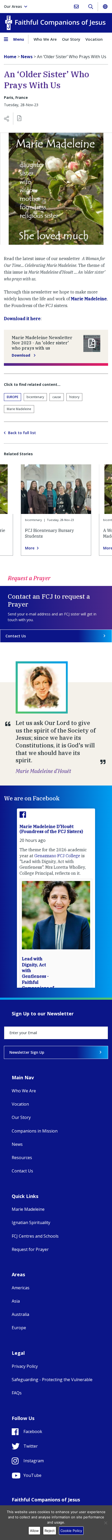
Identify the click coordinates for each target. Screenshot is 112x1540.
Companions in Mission (35, 1131)
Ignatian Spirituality (31, 1222)
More (29, 548)
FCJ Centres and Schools (35, 1236)
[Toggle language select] (105, 6)
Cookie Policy (71, 1531)
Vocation (94, 39)
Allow (34, 1531)
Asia (16, 1301)
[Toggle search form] (90, 6)
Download (21, 355)
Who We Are (45, 39)
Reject (50, 1531)
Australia (20, 1314)
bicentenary (35, 397)
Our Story (71, 39)
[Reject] (105, 1522)
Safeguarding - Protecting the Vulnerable (52, 1379)
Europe (12, 397)
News (17, 1144)
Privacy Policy (25, 1366)
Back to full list (22, 433)
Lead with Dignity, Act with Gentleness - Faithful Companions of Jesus (38, 976)
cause (56, 397)
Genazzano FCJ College (57, 855)
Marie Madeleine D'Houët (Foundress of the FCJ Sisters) (51, 829)
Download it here (22, 318)
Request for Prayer (30, 1249)
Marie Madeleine (89, 298)
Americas (20, 1288)
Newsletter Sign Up (26, 1052)
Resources (22, 1157)
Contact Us (15, 635)
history (74, 397)
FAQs (17, 1393)
